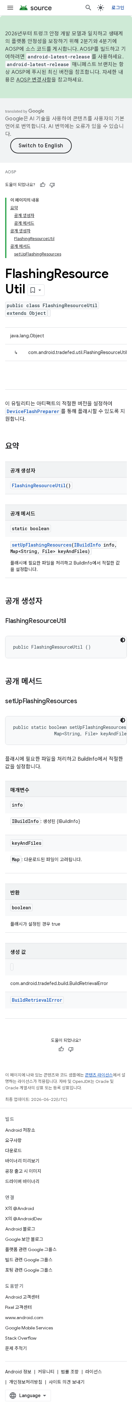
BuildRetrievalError (37, 1000)
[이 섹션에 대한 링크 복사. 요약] (25, 447)
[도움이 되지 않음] (52, 185)
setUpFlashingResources (41, 545)
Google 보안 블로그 (24, 1239)
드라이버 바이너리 (22, 1181)
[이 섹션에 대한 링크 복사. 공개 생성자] (48, 602)
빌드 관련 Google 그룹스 (29, 1260)
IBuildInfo (87, 545)
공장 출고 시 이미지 (23, 1171)
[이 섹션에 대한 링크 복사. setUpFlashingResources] (83, 701)
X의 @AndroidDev (23, 1219)
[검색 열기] (88, 8)
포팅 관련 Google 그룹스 (29, 1270)
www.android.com (24, 1317)
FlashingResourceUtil (39, 485)
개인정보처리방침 (25, 1382)
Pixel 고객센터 (18, 1307)
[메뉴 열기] (10, 7)
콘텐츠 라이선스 (99, 1075)
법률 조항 (70, 1371)
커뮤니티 (46, 1371)
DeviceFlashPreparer (33, 411)
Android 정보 (18, 1371)
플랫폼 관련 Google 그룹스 (31, 1249)
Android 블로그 (20, 1229)
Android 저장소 (20, 1130)
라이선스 (93, 1371)
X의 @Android (19, 1208)
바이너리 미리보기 (22, 1161)
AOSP (10, 172)
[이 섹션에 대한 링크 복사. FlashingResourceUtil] (72, 621)
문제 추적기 (16, 1348)
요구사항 (13, 1140)
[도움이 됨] (42, 185)
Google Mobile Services (29, 1328)
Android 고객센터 (22, 1297)
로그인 (117, 8)
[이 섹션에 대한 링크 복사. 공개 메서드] (48, 682)
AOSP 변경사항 (33, 80)
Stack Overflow (21, 1338)
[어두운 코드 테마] (123, 640)
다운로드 (13, 1151)
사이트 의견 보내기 (67, 1382)
